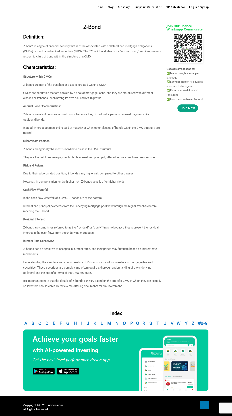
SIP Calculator (175, 7)
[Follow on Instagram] (194, 405)
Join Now (188, 108)
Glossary (124, 7)
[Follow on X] (184, 405)
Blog (110, 7)
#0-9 (203, 323)
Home (99, 7)
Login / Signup (199, 7)
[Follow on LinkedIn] (204, 405)
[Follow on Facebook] (174, 405)
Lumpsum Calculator (148, 7)
